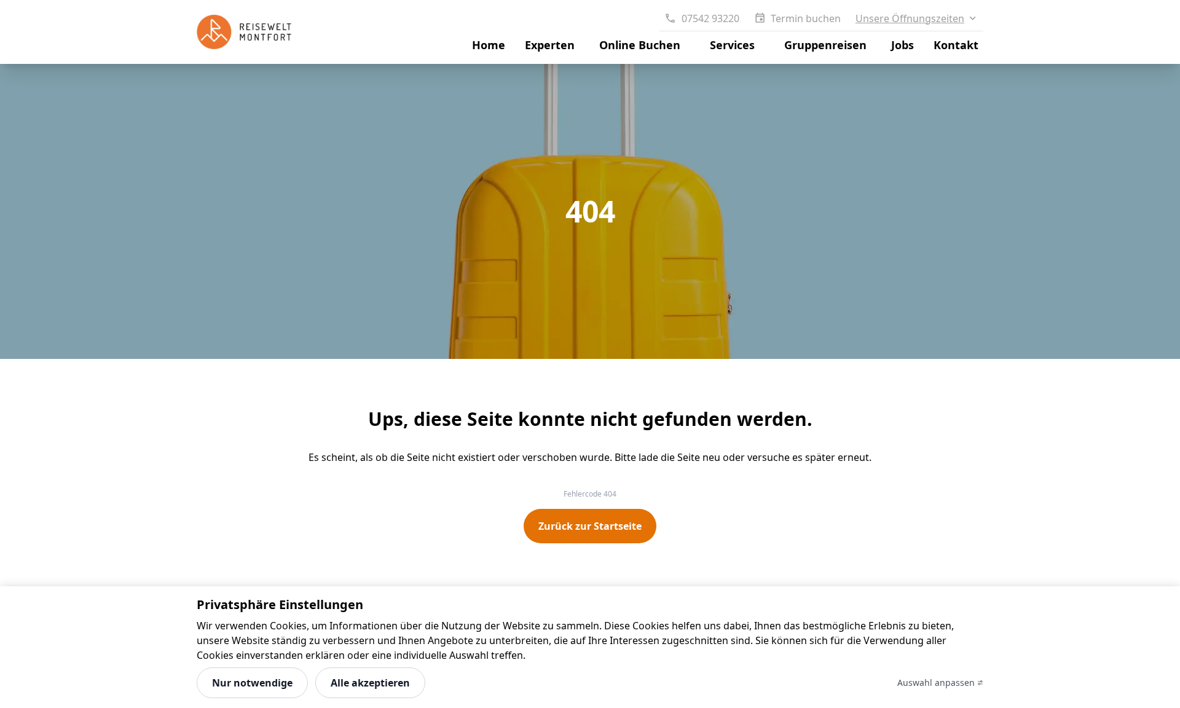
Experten (550, 44)
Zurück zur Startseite (590, 526)
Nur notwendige (252, 683)
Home (488, 44)
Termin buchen (806, 18)
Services (732, 44)
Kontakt (956, 44)
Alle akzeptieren (370, 683)
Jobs (902, 44)
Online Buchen (639, 44)
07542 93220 (710, 18)
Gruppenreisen (825, 44)
